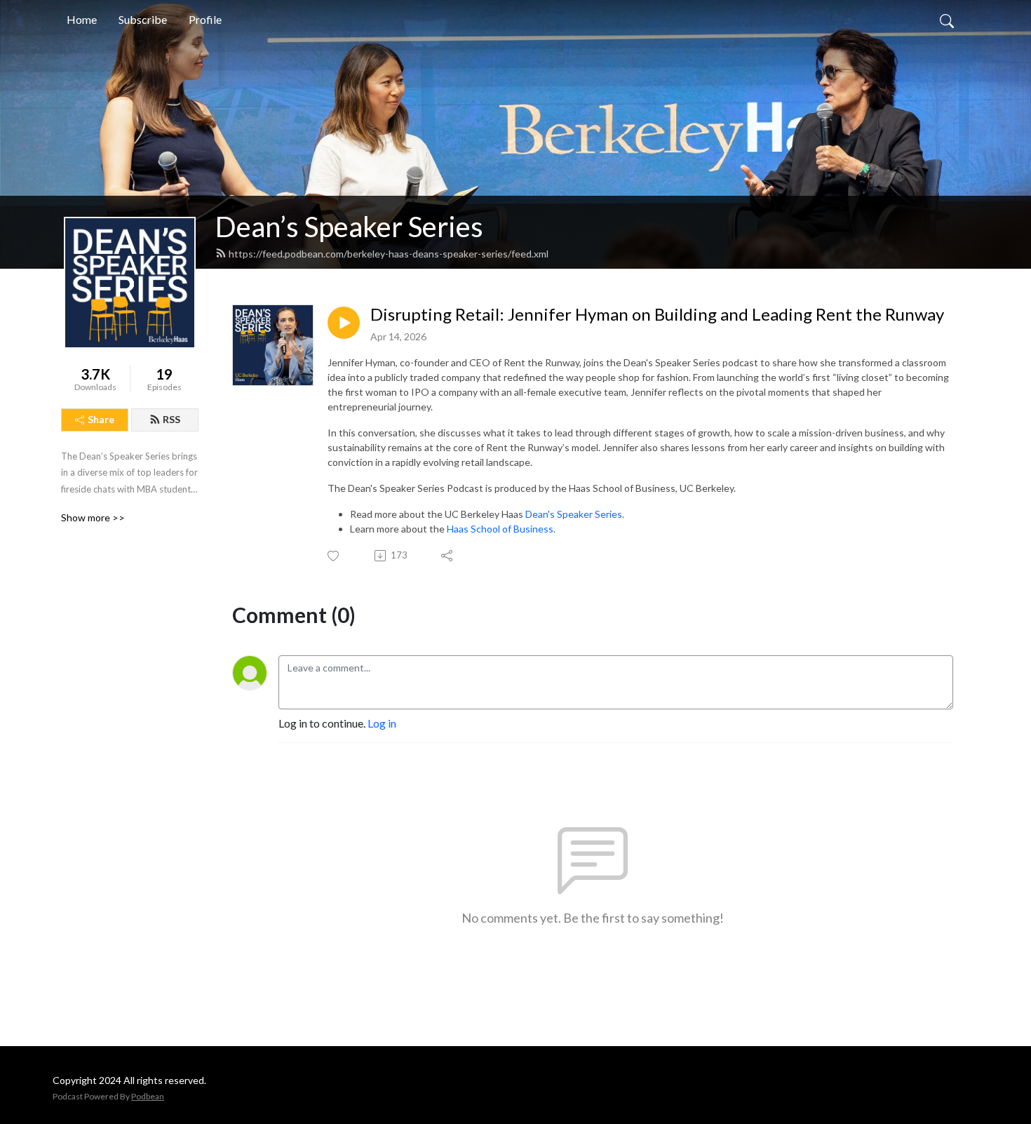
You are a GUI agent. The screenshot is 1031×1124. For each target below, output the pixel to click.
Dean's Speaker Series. (574, 514)
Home (82, 19)
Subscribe (143, 19)
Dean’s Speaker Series (349, 226)
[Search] (946, 20)
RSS (171, 419)
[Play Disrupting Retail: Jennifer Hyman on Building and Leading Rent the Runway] (344, 323)
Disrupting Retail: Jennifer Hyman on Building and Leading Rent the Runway (657, 314)
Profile (205, 19)
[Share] (448, 556)
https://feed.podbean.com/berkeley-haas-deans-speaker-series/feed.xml (388, 254)
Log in (382, 723)
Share (101, 419)
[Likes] (334, 556)
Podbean (147, 1096)
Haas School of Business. (501, 529)
